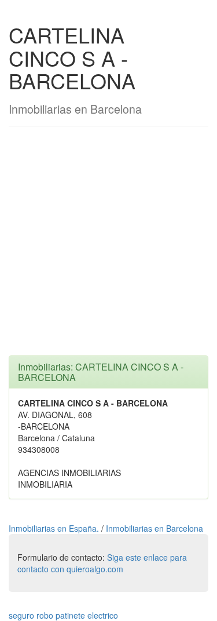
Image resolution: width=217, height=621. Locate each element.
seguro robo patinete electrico (63, 615)
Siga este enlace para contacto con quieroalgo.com (102, 563)
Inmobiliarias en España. (55, 528)
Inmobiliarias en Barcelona (154, 528)
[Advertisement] (108, 246)
